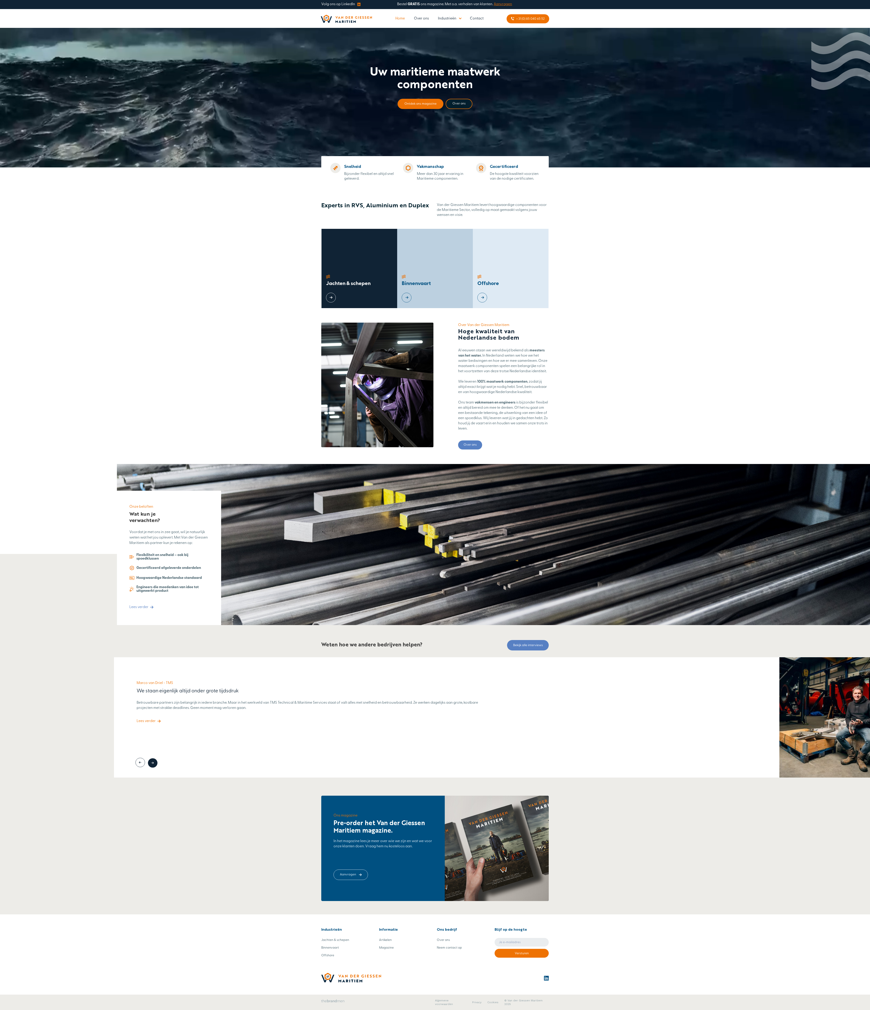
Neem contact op (449, 948)
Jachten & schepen (335, 940)
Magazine (386, 948)
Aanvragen (503, 4)
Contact (476, 18)
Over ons (421, 18)
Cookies (492, 1002)
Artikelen (385, 940)
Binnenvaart (330, 948)
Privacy (476, 1002)
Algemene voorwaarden (444, 1002)
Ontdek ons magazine (420, 104)
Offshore (327, 955)
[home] (346, 19)
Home (400, 18)
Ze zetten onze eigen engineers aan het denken (189, 684)
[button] (449, 18)
